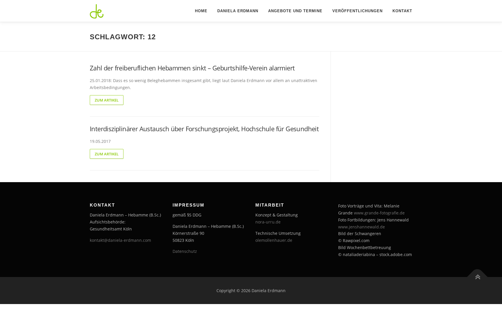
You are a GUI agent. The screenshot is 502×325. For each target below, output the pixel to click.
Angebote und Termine (295, 11)
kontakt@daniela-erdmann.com (120, 240)
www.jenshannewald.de (361, 227)
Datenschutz (185, 251)
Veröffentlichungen (357, 11)
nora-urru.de (268, 222)
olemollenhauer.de (273, 240)
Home (201, 11)
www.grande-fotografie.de (379, 213)
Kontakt (402, 11)
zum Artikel (107, 100)
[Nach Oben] (477, 277)
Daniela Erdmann (237, 11)
